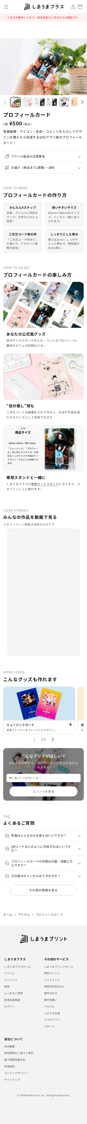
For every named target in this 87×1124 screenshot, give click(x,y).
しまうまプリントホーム (58, 966)
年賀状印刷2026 (54, 986)
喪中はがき (50, 993)
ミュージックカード (20, 725)
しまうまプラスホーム (17, 966)
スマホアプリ (52, 1019)
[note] (43, 767)
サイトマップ (12, 1079)
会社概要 (9, 1046)
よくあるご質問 (13, 993)
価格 (7, 986)
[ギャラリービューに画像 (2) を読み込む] (28, 102)
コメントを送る (44, 791)
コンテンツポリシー (16, 1073)
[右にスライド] (82, 102)
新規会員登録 (12, 1000)
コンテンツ (11, 980)
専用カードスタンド (45, 484)
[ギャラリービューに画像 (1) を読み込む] (15, 102)
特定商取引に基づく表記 (19, 1053)
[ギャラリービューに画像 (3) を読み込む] (40, 102)
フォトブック (52, 980)
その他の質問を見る (43, 890)
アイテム (24, 914)
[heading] (43, 756)
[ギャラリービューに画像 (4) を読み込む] (52, 102)
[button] (6, 6)
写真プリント (52, 973)
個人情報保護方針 (15, 1059)
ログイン (9, 1006)
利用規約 (9, 1066)
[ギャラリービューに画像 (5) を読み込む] (64, 102)
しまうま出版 (52, 1013)
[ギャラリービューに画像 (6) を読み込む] (76, 102)
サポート (49, 1026)
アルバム (49, 1006)
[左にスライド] (4, 102)
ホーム (7, 914)
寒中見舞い (50, 1000)
